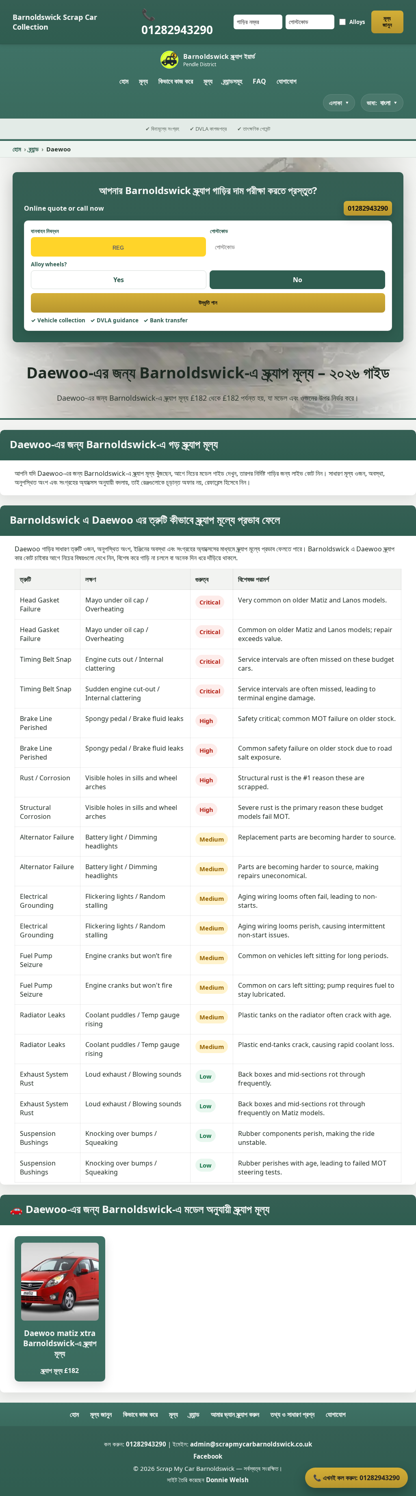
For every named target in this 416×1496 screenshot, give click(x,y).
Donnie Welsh (227, 1480)
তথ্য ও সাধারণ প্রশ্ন (292, 1414)
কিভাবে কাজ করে (175, 81)
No (297, 279)
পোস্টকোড (219, 231)
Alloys (357, 22)
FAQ (259, 81)
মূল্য (143, 81)
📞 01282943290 (177, 21)
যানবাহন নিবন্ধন (45, 231)
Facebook (207, 1456)
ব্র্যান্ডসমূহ (232, 81)
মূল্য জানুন (387, 21)
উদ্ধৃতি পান (208, 303)
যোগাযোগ (287, 81)
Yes (118, 279)
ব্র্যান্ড (34, 149)
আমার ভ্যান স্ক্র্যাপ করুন (235, 1414)
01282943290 (368, 208)
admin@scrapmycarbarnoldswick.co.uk (251, 1444)
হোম (123, 81)
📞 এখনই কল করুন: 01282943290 (356, 1477)
